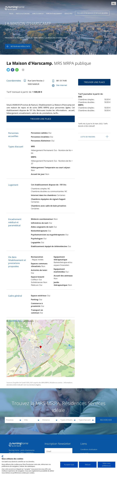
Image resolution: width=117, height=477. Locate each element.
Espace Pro (68, 14)
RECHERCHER (106, 420)
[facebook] (12, 68)
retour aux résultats (20, 46)
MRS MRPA (39, 38)
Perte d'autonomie (23, 14)
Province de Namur (14, 38)
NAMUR (29, 38)
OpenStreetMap (15, 321)
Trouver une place (40, 118)
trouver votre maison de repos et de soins (92, 13)
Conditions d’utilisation (88, 449)
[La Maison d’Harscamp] (8, 68)
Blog (11, 14)
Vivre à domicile (38, 14)
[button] (14, 420)
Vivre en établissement (54, 14)
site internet (61, 85)
